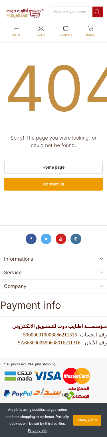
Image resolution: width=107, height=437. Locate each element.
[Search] (97, 12)
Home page (53, 167)
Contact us (53, 183)
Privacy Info (37, 430)
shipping (48, 364)
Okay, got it (87, 420)
